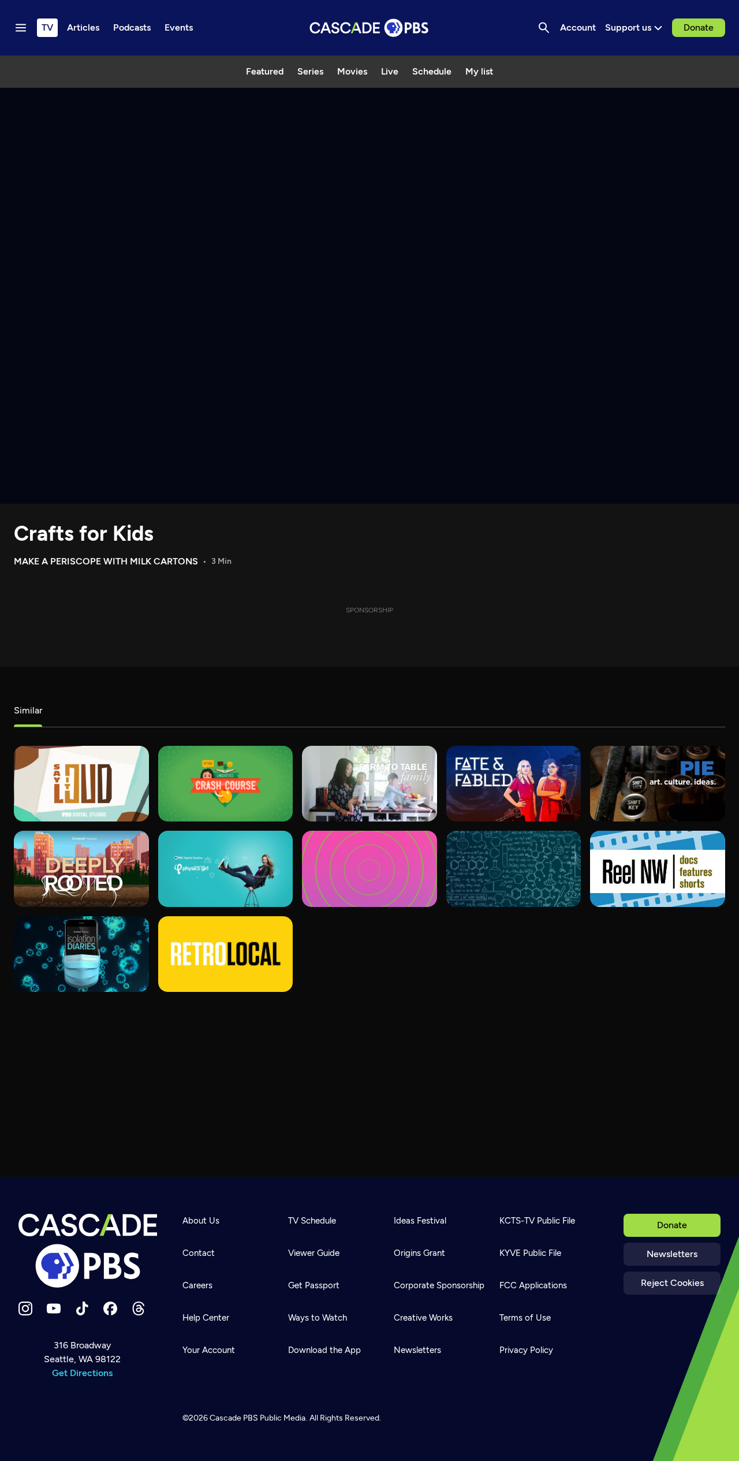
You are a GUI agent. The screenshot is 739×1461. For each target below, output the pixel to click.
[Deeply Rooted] (81, 868)
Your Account (208, 1350)
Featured (264, 71)
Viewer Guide (313, 1253)
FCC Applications (533, 1285)
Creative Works (423, 1318)
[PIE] (657, 783)
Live (389, 71)
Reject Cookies (672, 1282)
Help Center (205, 1318)
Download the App (324, 1350)
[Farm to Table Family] (369, 783)
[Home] (87, 1251)
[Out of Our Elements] (513, 868)
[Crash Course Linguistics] (225, 783)
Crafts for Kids (84, 533)
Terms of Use (525, 1318)
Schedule (431, 71)
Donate (699, 27)
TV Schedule (312, 1220)
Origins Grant (419, 1253)
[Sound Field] (369, 868)
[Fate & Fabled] (513, 783)
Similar (28, 710)
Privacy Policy (526, 1350)
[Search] (544, 28)
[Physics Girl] (225, 868)
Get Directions (82, 1372)
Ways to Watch (317, 1318)
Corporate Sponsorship (439, 1285)
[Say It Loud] (81, 783)
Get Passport (313, 1285)
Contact (198, 1253)
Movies (352, 71)
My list (479, 71)
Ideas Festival (420, 1220)
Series (310, 71)
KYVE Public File (530, 1253)
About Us (200, 1220)
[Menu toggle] (21, 28)
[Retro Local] (225, 954)
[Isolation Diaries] (81, 954)
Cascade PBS (234, 1418)
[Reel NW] (657, 868)
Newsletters (672, 1253)
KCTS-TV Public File (537, 1220)
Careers (197, 1285)
